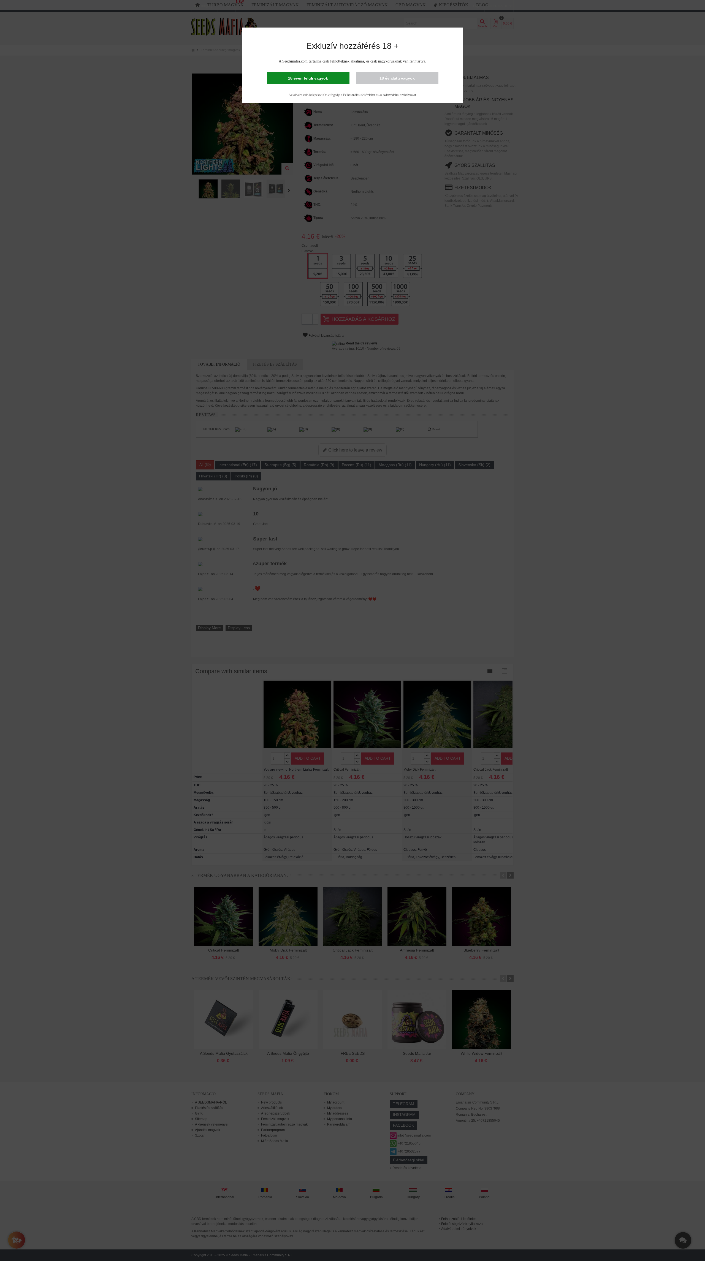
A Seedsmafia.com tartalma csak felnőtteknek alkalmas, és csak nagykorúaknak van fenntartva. (352, 61)
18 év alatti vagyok (397, 78)
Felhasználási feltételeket (359, 95)
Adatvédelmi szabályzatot (399, 95)
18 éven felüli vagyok (308, 78)
